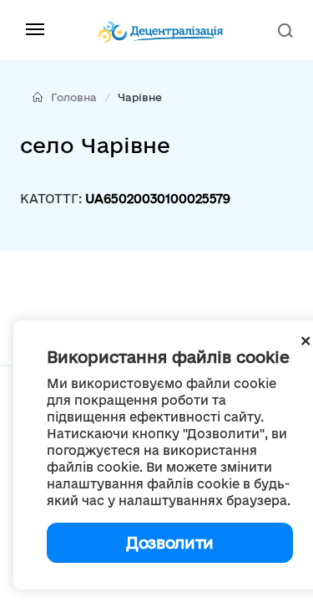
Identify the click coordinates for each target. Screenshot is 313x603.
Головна (74, 97)
